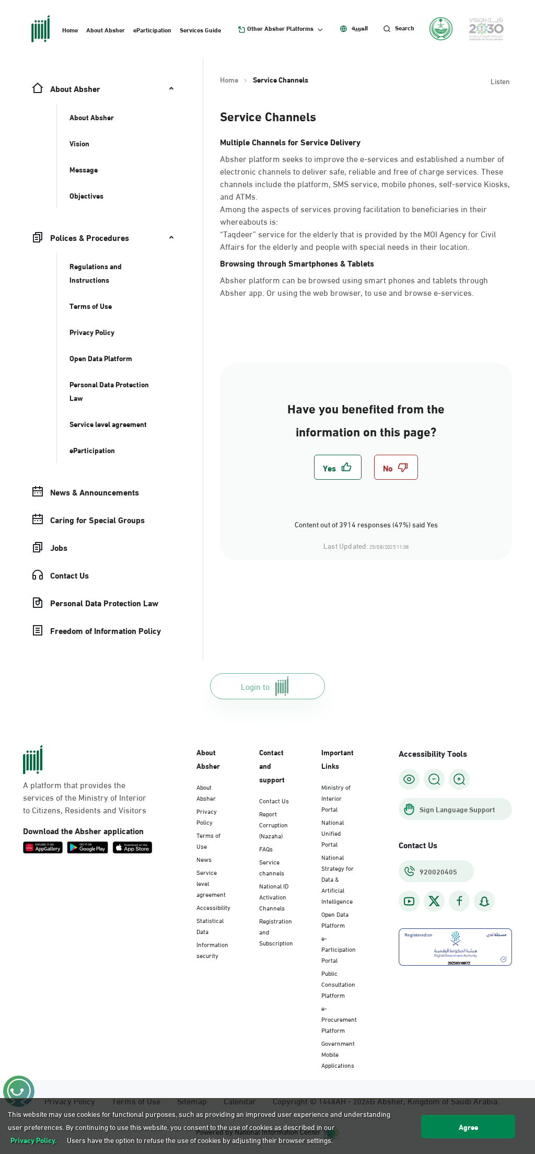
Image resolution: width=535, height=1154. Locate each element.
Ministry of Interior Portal (336, 797)
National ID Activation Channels (273, 896)
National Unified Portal (332, 832)
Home (70, 29)
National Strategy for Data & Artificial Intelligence (337, 878)
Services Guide (200, 29)
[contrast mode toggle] (409, 779)
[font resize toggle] (434, 779)
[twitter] (434, 901)
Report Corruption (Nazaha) (273, 824)
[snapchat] (484, 901)
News (204, 858)
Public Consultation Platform (338, 983)
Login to (255, 686)
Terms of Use (208, 840)
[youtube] (409, 901)
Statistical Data (210, 925)
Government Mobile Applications (338, 1053)
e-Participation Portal (338, 948)
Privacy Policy (206, 816)
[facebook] (459, 901)
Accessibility (213, 907)
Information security (212, 949)
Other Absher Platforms (280, 28)
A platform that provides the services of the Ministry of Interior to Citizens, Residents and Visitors (84, 797)
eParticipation (152, 29)
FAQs (266, 848)
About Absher (105, 29)
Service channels (271, 867)
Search (404, 27)
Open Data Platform (334, 919)
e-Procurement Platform (339, 1018)
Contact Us (274, 800)
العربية (360, 27)
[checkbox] (338, 467)
